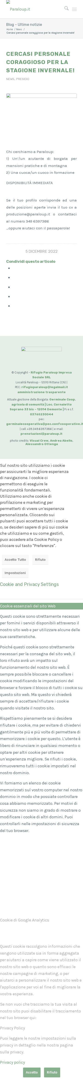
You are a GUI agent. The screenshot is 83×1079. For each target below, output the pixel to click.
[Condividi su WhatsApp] (14, 287)
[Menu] (74, 9)
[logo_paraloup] (34, 9)
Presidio (22, 79)
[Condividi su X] (14, 277)
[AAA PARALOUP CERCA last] (41, 111)
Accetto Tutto (15, 560)
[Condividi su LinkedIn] (14, 296)
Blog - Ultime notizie (24, 24)
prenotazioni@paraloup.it (41, 433)
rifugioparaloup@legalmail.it (44, 387)
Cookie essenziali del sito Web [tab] (28, 606)
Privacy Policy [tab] (12, 1028)
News (10, 79)
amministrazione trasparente (42, 392)
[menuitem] (64, 9)
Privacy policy (12, 1062)
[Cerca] (64, 9)
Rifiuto (40, 560)
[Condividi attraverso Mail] (14, 306)
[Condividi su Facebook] (14, 268)
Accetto (32, 1072)
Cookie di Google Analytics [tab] (24, 920)
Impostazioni (15, 573)
